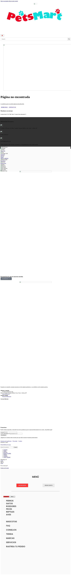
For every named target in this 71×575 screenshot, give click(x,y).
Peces (9, 509)
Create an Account (5, 468)
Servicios (11, 542)
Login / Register (6, 457)
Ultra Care (3, 151)
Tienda (9, 534)
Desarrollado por (4, 444)
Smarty (2, 157)
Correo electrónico (5, 433)
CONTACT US (12, 107)
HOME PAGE (4, 107)
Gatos (9, 503)
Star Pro (2, 156)
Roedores (11, 506)
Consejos (11, 530)
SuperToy (3, 154)
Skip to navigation (5, 1)
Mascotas (11, 521)
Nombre (2, 432)
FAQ (8, 525)
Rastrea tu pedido (15, 546)
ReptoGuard (3, 163)
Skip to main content (13, 1)
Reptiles (10, 512)
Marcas (10, 538)
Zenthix (9, 444)
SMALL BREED (4, 158)
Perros (9, 500)
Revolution (3, 161)
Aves (8, 514)
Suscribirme (3, 435)
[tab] (6, 496)
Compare (5, 456)
